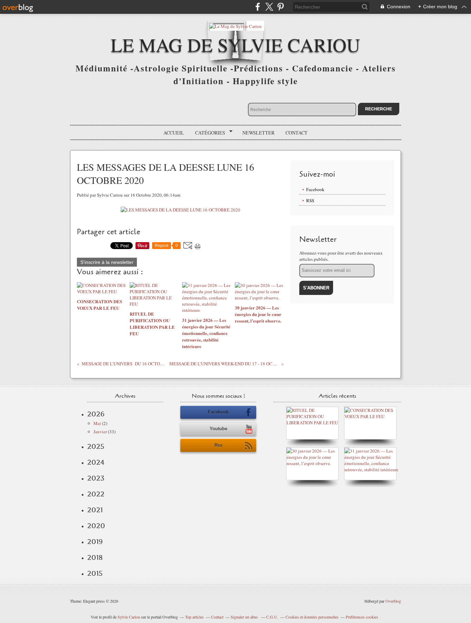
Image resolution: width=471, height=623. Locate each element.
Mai (97, 423)
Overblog (393, 601)
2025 (95, 446)
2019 (95, 541)
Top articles (194, 617)
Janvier (100, 431)
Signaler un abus (245, 617)
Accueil (173, 132)
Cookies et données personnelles (312, 617)
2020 (96, 526)
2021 (95, 510)
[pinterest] (280, 7)
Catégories (207, 132)
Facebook (315, 189)
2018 (95, 557)
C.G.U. (272, 617)
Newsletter (258, 132)
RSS (310, 200)
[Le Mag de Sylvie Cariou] (235, 26)
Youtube (218, 428)
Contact (296, 132)
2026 (95, 414)
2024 (95, 462)
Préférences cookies (362, 617)
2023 (95, 478)
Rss (218, 445)
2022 (95, 494)
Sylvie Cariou (129, 617)
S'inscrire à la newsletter (106, 262)
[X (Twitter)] (269, 7)
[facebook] (257, 7)
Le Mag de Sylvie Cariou (235, 44)
